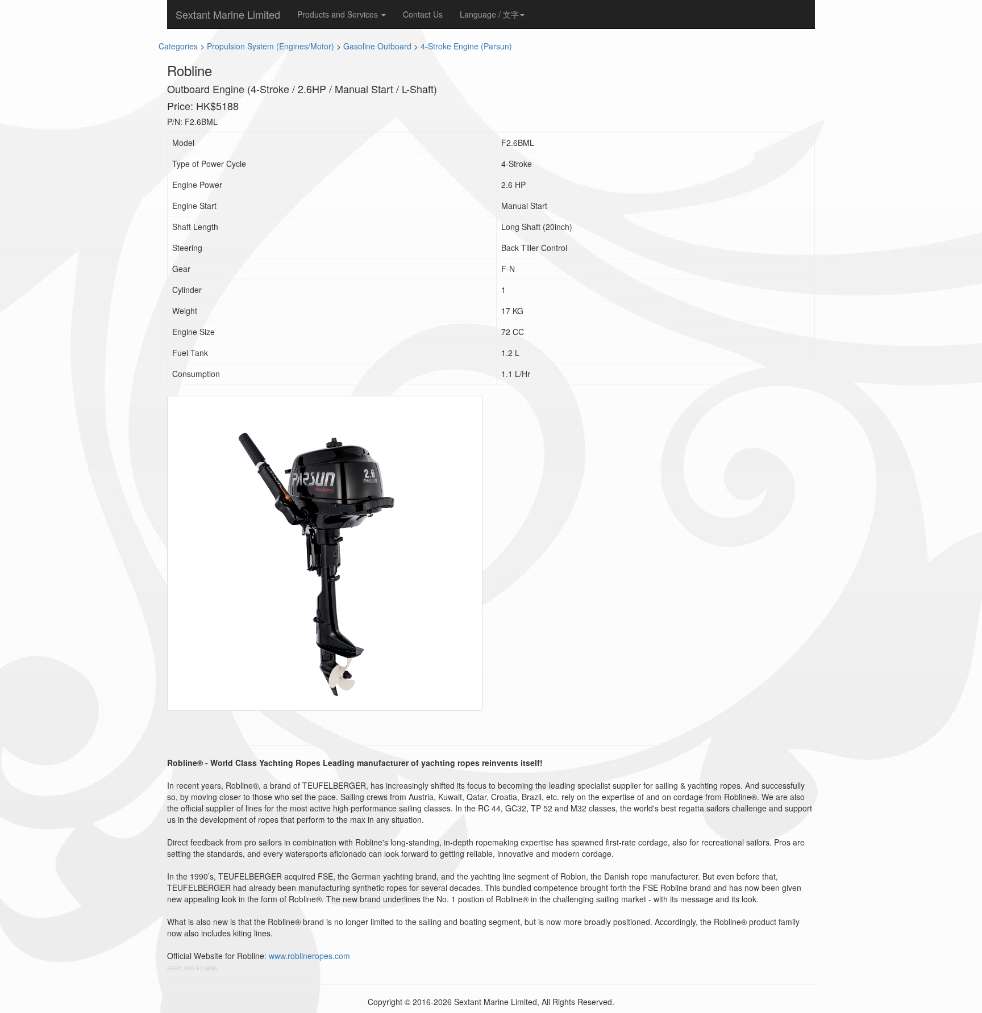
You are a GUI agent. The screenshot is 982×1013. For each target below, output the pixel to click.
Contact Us (423, 14)
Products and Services (338, 14)
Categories (178, 46)
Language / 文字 (489, 14)
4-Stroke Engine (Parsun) (466, 46)
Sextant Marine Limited (228, 14)
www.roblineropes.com (309, 955)
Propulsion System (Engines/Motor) (270, 46)
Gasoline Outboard (377, 46)
